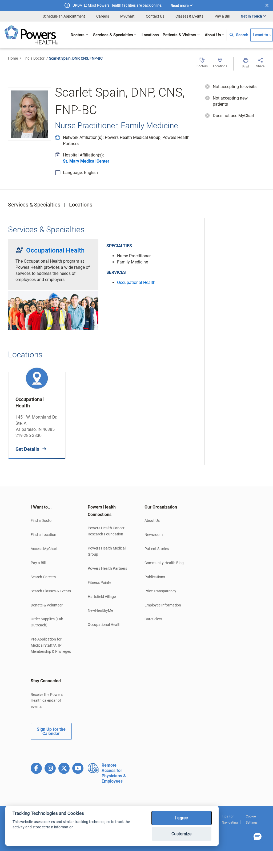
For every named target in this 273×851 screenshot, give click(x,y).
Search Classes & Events (51, 591)
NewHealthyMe (100, 610)
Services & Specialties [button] (113, 35)
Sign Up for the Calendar (51, 731)
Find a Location (43, 534)
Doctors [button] (78, 35)
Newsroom (153, 534)
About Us (152, 520)
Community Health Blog (164, 563)
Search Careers (43, 577)
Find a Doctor (33, 58)
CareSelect (153, 619)
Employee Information (162, 605)
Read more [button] (179, 5)
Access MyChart (44, 549)
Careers (102, 16)
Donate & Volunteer (47, 605)
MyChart (127, 16)
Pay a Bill (222, 16)
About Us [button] (213, 35)
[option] (37, 411)
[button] (257, 836)
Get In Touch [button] (251, 16)
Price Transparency (160, 591)
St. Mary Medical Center (86, 161)
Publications (154, 577)
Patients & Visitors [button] (179, 35)
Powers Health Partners (107, 568)
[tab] (51, 507)
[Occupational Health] (53, 309)
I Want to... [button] (41, 507)
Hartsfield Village (102, 596)
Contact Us (155, 16)
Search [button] (241, 35)
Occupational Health (55, 250)
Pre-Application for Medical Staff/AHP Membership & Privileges (51, 645)
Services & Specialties (34, 204)
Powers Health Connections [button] (102, 511)
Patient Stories (156, 549)
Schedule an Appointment (64, 16)
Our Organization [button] (160, 507)
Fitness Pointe (99, 582)
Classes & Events (189, 16)
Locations (80, 204)
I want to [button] (260, 35)
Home (13, 58)
